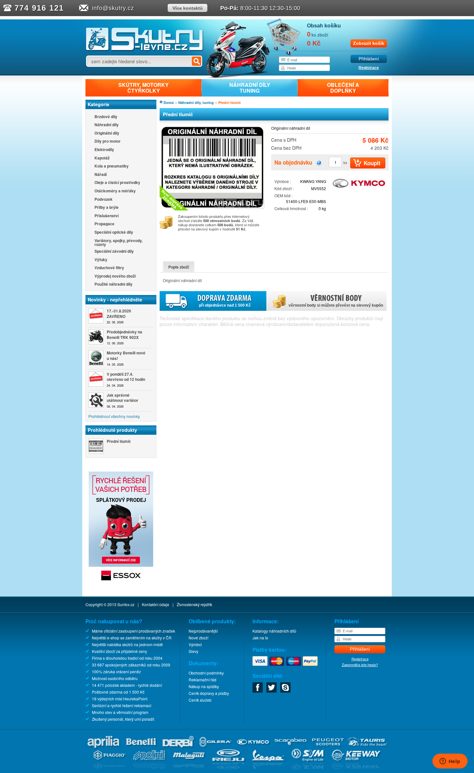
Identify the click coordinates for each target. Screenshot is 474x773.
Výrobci (195, 644)
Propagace (104, 224)
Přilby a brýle (106, 207)
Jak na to (260, 637)
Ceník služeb (200, 700)
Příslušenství (106, 216)
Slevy (193, 651)
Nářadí (100, 174)
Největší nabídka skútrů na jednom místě (127, 644)
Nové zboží (198, 637)
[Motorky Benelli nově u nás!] (96, 357)
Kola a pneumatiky (111, 166)
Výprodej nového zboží (115, 276)
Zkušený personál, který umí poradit (123, 719)
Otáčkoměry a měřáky (115, 191)
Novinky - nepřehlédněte (115, 299)
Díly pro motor (107, 141)
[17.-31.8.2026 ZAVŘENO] (96, 315)
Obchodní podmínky (206, 673)
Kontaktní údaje (155, 604)
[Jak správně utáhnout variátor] (96, 400)
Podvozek (103, 199)
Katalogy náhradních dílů (274, 631)
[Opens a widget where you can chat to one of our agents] (450, 762)
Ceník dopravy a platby (209, 693)
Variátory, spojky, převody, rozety (118, 242)
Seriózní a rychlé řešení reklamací (121, 705)
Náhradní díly (106, 125)
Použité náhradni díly (113, 284)
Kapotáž (102, 158)
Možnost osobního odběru (115, 678)
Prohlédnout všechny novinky (114, 416)
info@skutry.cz (113, 8)
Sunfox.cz (125, 604)
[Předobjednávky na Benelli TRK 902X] (96, 336)
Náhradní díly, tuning (196, 102)
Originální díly (106, 133)
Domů (168, 102)
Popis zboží (178, 267)
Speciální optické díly (113, 232)
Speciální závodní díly (114, 251)
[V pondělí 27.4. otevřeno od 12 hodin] (96, 379)
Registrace (369, 68)
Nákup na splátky (204, 686)
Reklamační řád (202, 679)
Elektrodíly (104, 149)
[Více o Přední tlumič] (96, 446)
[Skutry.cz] (144, 50)
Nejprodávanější (203, 631)
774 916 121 (39, 8)
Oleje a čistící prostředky (117, 182)
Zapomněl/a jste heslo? (360, 664)
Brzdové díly (105, 117)
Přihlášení (369, 58)
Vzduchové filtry (109, 268)
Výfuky (100, 260)
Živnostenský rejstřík (194, 604)
